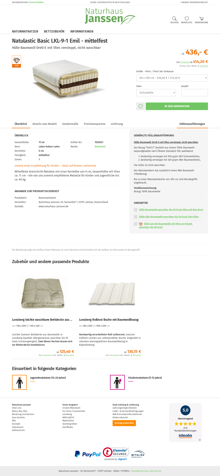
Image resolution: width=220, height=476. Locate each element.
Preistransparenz (94, 124)
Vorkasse (47, 355)
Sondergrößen (69, 424)
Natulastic (100, 146)
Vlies (139, 86)
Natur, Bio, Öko (19, 411)
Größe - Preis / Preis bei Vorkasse (155, 71)
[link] (116, 454)
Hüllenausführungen (192, 124)
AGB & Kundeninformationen (127, 414)
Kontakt (16, 424)
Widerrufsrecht (120, 417)
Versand (70, 355)
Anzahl (184, 86)
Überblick (21, 124)
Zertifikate (67, 427)
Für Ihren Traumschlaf (73, 411)
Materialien (68, 420)
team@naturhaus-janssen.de (146, 471)
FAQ (14, 420)
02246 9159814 (36, 2)
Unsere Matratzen (71, 408)
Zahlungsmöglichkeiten (125, 408)
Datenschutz (18, 430)
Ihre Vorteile (18, 417)
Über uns (16, 408)
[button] (135, 209)
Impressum (17, 427)
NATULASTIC (68, 417)
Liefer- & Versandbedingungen (128, 411)
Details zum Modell (44, 124)
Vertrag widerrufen (124, 423)
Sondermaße (70, 124)
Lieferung (117, 124)
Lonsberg (67, 414)
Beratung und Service (23, 414)
